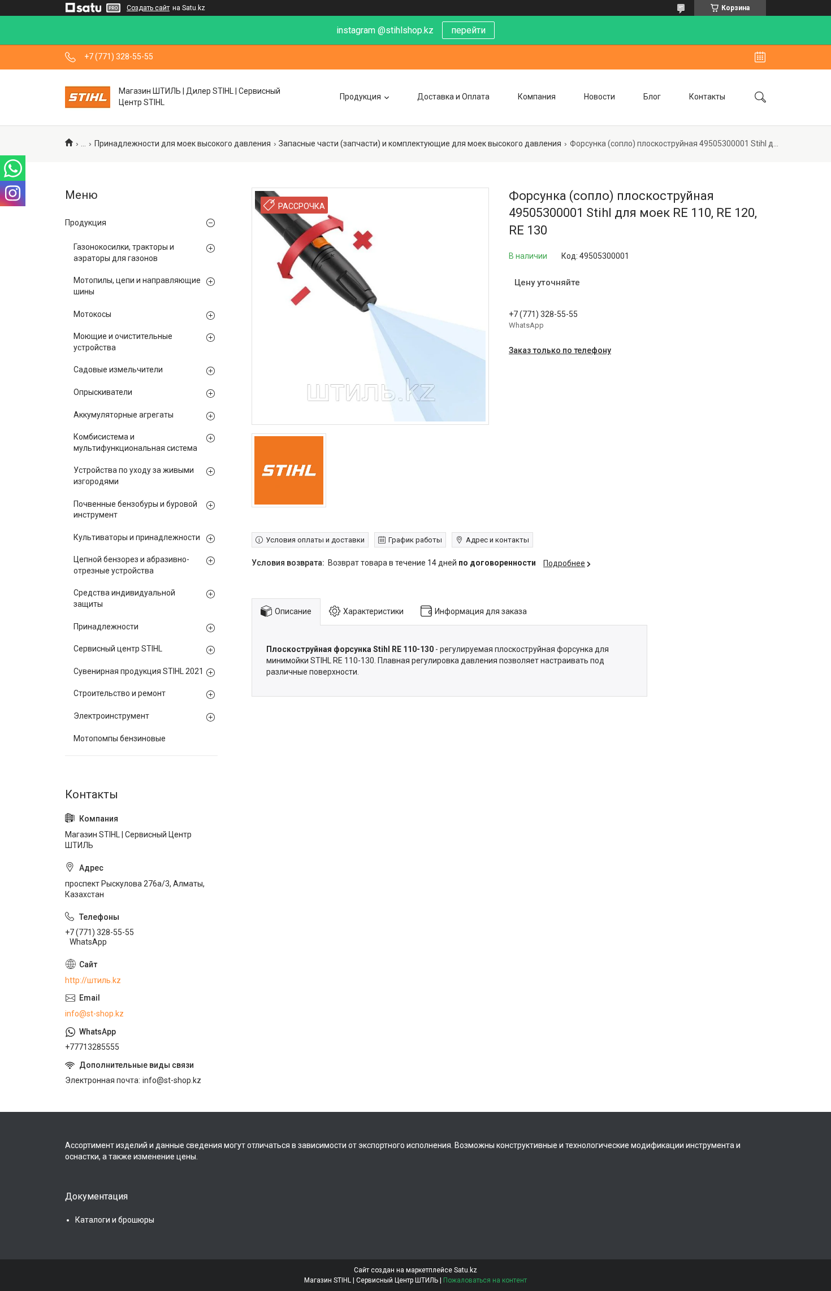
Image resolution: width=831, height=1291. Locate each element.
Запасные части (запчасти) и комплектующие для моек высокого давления (420, 143)
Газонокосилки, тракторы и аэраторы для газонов (123, 252)
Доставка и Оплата (453, 96)
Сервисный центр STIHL (117, 648)
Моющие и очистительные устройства (122, 342)
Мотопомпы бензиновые (119, 738)
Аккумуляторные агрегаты (123, 414)
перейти (468, 30)
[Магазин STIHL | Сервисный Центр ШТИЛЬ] (87, 97)
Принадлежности (105, 626)
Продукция (360, 96)
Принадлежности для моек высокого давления (182, 143)
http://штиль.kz (93, 980)
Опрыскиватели (102, 392)
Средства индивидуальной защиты (124, 598)
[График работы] (760, 57)
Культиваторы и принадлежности (136, 537)
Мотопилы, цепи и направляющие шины (137, 286)
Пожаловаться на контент (485, 1280)
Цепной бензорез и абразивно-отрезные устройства (131, 565)
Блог (652, 96)
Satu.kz (465, 1270)
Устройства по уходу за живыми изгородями (133, 476)
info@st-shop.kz (94, 1013)
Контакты (707, 96)
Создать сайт (148, 8)
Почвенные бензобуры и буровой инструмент (135, 509)
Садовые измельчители (118, 369)
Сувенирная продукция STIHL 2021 (138, 671)
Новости (599, 96)
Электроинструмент (111, 715)
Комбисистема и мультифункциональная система (135, 442)
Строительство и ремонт (119, 693)
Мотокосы (92, 314)
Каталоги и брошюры (114, 1219)
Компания (537, 96)
